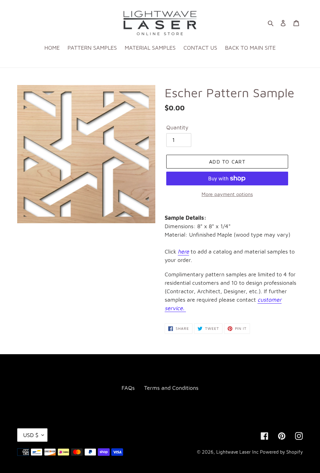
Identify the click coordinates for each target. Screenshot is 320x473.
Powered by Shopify (281, 452)
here (183, 251)
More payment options (227, 194)
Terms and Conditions (171, 388)
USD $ (30, 435)
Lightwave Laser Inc (237, 452)
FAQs (128, 388)
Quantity (177, 127)
